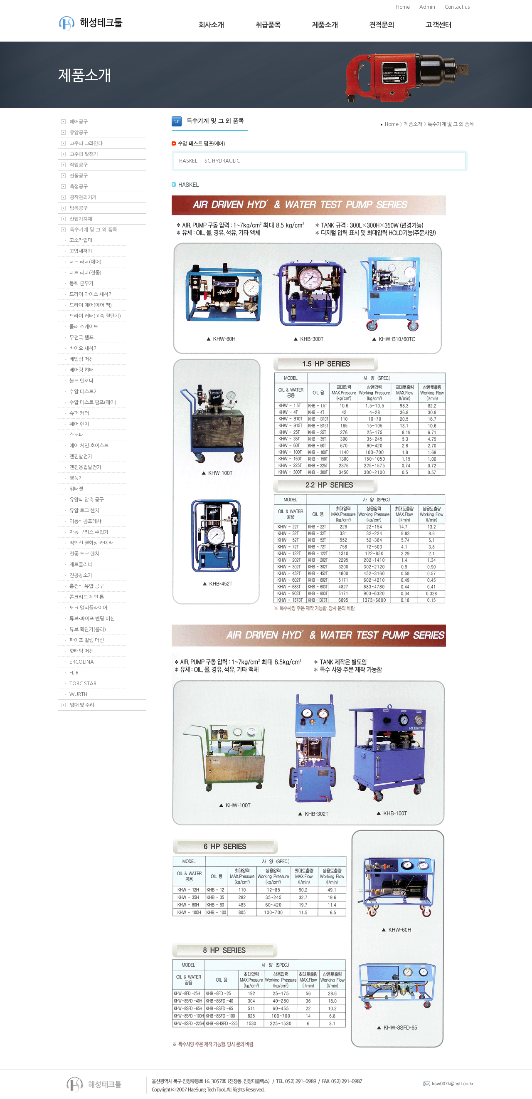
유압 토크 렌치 (84, 510)
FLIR (74, 672)
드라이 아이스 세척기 (91, 294)
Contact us (457, 7)
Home (403, 7)
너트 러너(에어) (85, 261)
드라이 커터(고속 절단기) (95, 316)
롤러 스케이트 (83, 326)
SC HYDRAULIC (222, 160)
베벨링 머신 (81, 359)
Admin (427, 7)
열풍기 (76, 478)
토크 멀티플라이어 (88, 607)
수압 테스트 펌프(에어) (92, 402)
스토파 (76, 434)
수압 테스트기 (83, 391)
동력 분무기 (81, 283)
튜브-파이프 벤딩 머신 (92, 618)
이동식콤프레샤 (85, 521)
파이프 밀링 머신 (86, 640)
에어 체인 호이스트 (88, 445)
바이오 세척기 (83, 348)
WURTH (78, 694)
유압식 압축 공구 (86, 499)
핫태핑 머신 (81, 651)
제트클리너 (80, 564)
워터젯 (76, 489)
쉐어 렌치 (79, 424)
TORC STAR (82, 683)
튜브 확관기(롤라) (87, 629)
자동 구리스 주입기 (88, 532)
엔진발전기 (80, 456)
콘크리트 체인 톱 (86, 597)
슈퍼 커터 (79, 413)
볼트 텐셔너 (81, 380)
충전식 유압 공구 (86, 586)
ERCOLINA (81, 661)
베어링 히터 (81, 370)
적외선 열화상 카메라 (91, 543)
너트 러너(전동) (85, 272)
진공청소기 (80, 575)
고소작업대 (80, 240)
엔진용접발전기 (85, 467)
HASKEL (188, 160)
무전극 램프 (81, 337)
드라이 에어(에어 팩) (90, 305)
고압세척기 (80, 251)
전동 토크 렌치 (84, 553)
